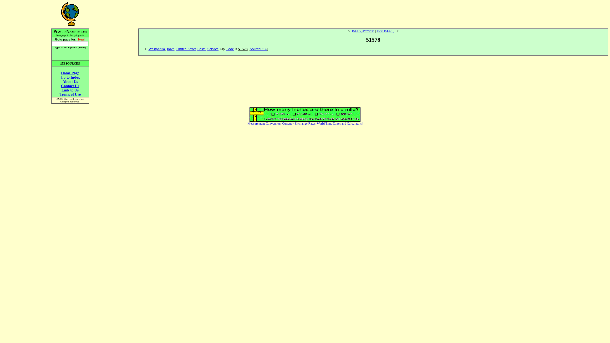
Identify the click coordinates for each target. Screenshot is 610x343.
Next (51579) (385, 31)
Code (230, 49)
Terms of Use (70, 94)
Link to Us (70, 90)
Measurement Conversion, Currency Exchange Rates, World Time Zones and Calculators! (305, 123)
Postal (201, 49)
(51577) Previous (363, 31)
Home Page (70, 73)
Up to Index (70, 77)
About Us (70, 82)
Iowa (170, 49)
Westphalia (156, 49)
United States (186, 49)
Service (213, 49)
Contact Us (70, 86)
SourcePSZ (258, 49)
